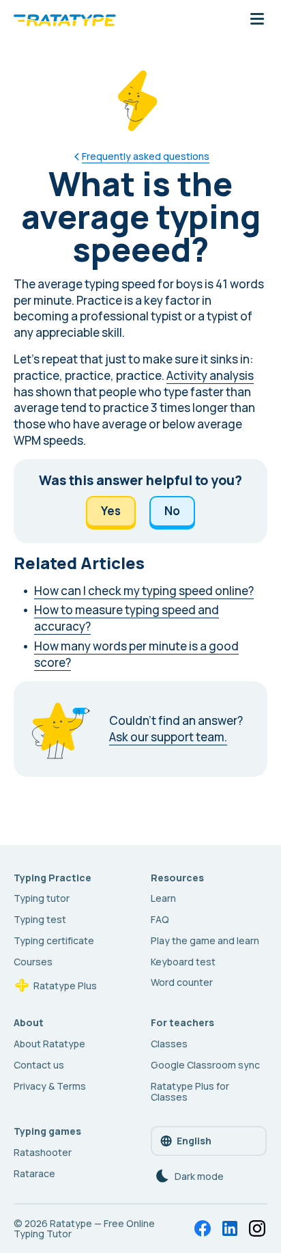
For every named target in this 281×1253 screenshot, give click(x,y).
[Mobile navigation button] (257, 20)
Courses (33, 961)
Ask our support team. (168, 737)
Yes (111, 511)
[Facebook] (202, 1228)
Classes (169, 1043)
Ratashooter (43, 1152)
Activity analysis (210, 375)
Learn (163, 898)
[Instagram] (257, 1228)
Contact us (39, 1064)
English (194, 1140)
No (172, 511)
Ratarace (34, 1173)
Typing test (40, 919)
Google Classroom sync (205, 1064)
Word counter (182, 982)
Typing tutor (42, 898)
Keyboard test (183, 961)
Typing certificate (54, 940)
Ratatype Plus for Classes (190, 1091)
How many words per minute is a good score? (136, 654)
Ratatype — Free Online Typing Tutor (84, 1229)
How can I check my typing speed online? (144, 590)
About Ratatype (49, 1043)
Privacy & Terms (50, 1085)
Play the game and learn (205, 940)
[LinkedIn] (230, 1228)
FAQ (160, 919)
